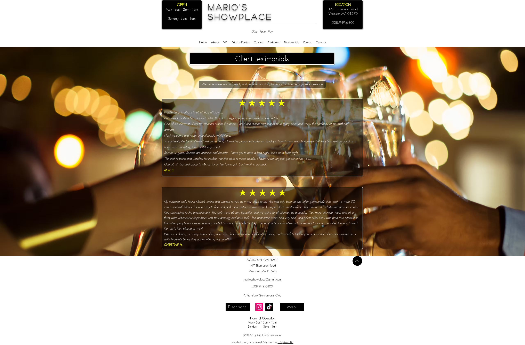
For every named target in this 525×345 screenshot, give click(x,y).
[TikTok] (269, 307)
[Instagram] (259, 307)
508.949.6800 (262, 286)
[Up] (357, 261)
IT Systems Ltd (285, 342)
